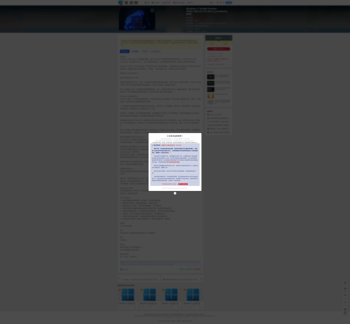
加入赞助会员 (184, 184)
